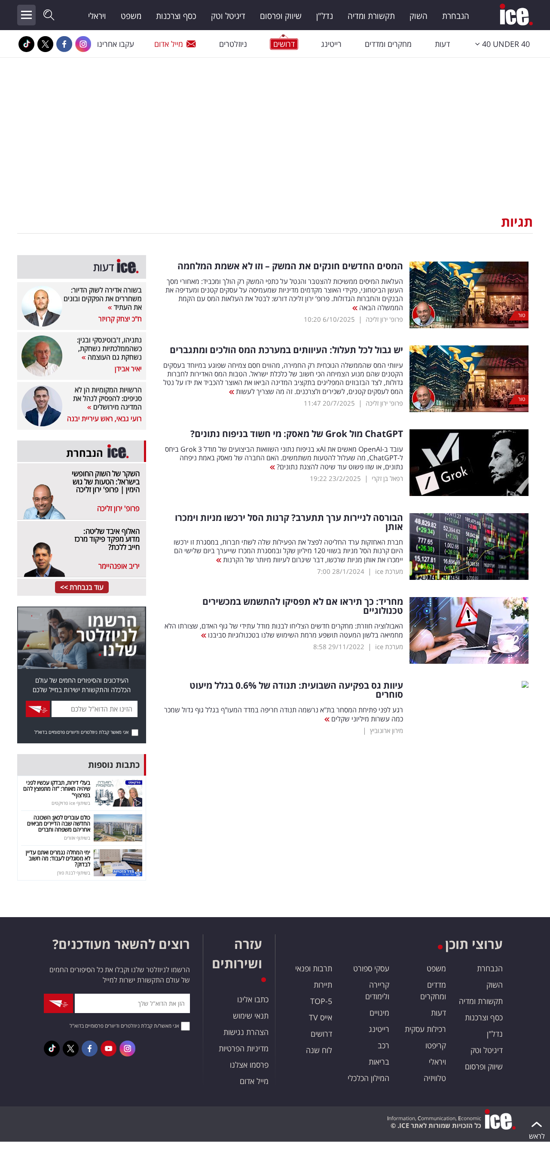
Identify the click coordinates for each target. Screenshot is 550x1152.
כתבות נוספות (114, 764)
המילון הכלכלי (368, 1078)
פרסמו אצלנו (249, 1065)
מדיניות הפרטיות (244, 1048)
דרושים (321, 1034)
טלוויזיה (435, 1078)
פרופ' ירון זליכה (384, 319)
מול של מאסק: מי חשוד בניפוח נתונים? (296, 433)
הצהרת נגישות (246, 1032)
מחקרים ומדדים (388, 44)
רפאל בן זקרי (387, 478)
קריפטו (435, 1045)
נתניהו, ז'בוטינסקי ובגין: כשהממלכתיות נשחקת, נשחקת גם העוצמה (109, 348)
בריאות (379, 1062)
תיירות (323, 985)
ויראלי (97, 16)
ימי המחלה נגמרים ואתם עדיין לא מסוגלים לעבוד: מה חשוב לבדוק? (58, 858)
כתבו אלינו (253, 999)
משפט (131, 16)
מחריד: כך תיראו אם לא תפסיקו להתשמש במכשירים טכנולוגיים (302, 606)
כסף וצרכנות (176, 16)
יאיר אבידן (128, 368)
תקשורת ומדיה (371, 16)
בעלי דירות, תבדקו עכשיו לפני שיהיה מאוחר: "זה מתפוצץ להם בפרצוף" (56, 789)
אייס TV (320, 1017)
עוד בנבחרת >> (82, 587)
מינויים (379, 1012)
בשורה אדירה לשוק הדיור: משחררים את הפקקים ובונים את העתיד (103, 298)
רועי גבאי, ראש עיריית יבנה (104, 418)
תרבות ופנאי (313, 968)
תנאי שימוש (251, 1015)
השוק (418, 16)
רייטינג (331, 44)
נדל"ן (324, 16)
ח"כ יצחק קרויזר (120, 318)
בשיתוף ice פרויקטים (71, 803)
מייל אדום (168, 44)
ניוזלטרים (233, 44)
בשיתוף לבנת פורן (73, 872)
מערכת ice (389, 571)
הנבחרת (455, 16)
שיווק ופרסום (281, 16)
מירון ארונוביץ (386, 730)
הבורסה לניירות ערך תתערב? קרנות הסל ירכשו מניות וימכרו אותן (289, 522)
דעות (442, 44)
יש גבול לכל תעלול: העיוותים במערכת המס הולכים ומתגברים (286, 349)
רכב (383, 1045)
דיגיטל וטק (228, 16)
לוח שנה (319, 1050)
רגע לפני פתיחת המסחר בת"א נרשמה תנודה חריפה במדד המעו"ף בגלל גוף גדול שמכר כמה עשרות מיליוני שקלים (283, 714)
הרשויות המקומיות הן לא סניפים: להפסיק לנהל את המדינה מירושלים (107, 398)
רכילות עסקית (425, 1029)
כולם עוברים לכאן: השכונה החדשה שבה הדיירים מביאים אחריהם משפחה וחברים (58, 823)
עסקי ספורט (371, 968)
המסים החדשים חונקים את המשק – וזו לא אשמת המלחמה (290, 266)
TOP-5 (321, 1001)
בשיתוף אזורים (77, 838)
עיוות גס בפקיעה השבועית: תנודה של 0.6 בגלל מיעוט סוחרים (296, 690)
